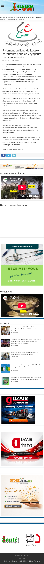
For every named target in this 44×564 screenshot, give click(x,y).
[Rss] (20, 558)
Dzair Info (26, 556)
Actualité (10, 17)
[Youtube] (24, 558)
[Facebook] (22, 558)
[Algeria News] (22, 6)
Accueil (2, 17)
